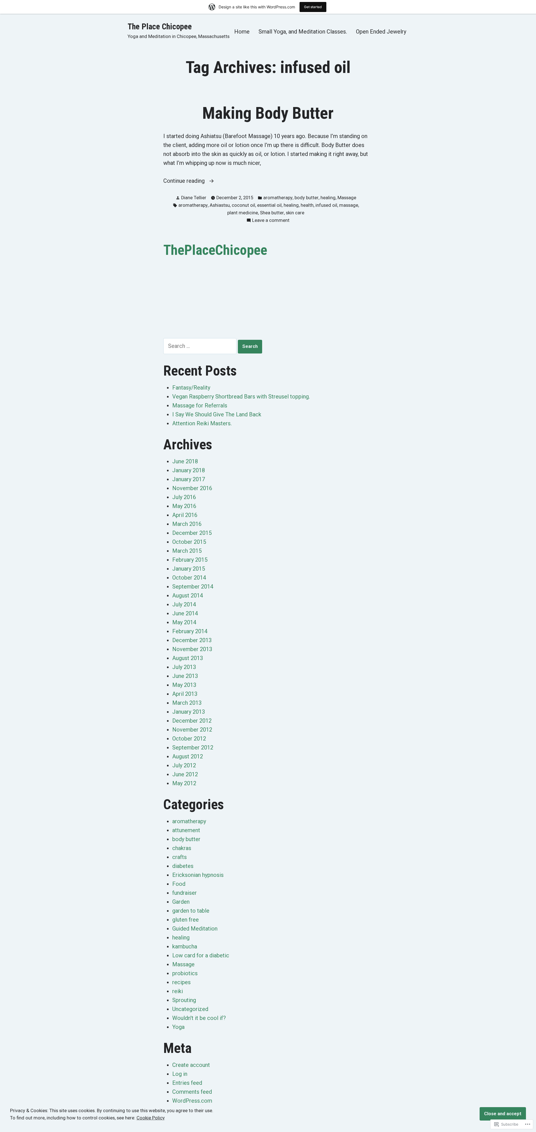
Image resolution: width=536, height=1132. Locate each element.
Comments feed (192, 1091)
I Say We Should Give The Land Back (216, 414)
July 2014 (184, 604)
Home (242, 31)
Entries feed (187, 1082)
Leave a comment (270, 220)
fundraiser (184, 892)
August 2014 (187, 595)
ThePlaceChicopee (215, 250)
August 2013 (187, 658)
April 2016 (184, 515)
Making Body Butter (268, 113)
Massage (347, 197)
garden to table (190, 910)
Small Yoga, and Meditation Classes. (303, 31)
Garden (181, 901)
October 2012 (189, 738)
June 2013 (185, 676)
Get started (313, 7)
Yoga (178, 1027)
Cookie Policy (151, 1118)
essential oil (269, 205)
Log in (179, 1074)
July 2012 (184, 765)
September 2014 (192, 586)
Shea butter (272, 212)
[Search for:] (200, 346)
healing (328, 197)
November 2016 (192, 488)
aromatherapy (278, 197)
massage (348, 205)
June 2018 (185, 461)
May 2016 (184, 506)
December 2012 (192, 720)
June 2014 (185, 613)
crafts (179, 857)
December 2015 (192, 533)
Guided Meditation (194, 928)
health (307, 205)
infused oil (326, 205)
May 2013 (184, 685)
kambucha (184, 946)
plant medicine (242, 212)
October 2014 (189, 577)
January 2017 (188, 479)
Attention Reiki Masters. (202, 423)
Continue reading (184, 181)
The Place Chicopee (160, 26)
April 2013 (184, 693)
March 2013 (187, 702)
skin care (295, 212)
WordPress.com (192, 1100)
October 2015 (189, 541)
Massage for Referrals (199, 405)
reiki (177, 991)
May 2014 (184, 622)
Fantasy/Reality (191, 387)
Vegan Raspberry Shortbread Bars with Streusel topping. (241, 396)
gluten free (185, 919)
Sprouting (184, 1000)
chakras (181, 848)
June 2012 (185, 774)
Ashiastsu (220, 205)
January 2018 (188, 470)
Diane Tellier (193, 197)
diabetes (182, 866)
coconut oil (243, 205)
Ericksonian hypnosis (198, 875)
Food (178, 884)
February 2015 (189, 559)
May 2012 (184, 783)
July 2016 (184, 497)
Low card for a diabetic (200, 955)
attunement (186, 830)
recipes (181, 982)
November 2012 (192, 729)
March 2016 (187, 524)
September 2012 (192, 747)
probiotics (185, 973)
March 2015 (187, 550)
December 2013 (192, 640)
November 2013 (192, 649)
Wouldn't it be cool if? (199, 1018)
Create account (191, 1065)
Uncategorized (190, 1009)
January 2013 (188, 711)
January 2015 (188, 568)
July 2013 (184, 667)
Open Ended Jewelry (381, 31)
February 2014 (189, 631)
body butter (307, 197)
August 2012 (187, 756)
